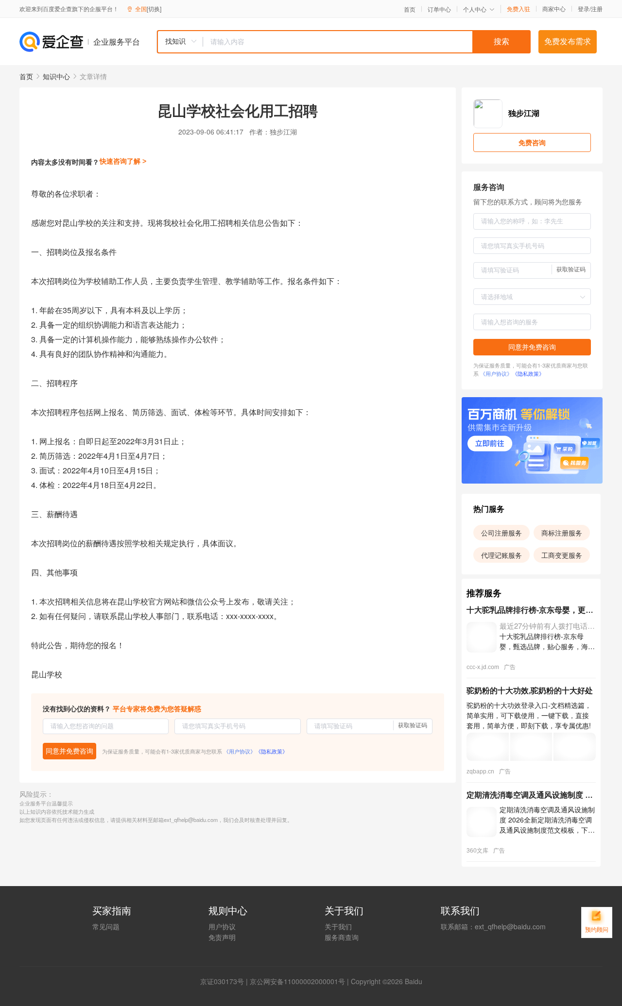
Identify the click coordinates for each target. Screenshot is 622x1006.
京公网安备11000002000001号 (297, 981)
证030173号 (225, 981)
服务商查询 (342, 937)
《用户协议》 (240, 751)
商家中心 (554, 9)
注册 (597, 8)
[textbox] (367, 41)
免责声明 (222, 937)
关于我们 (338, 926)
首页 (409, 9)
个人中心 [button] (474, 9)
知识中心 (56, 76)
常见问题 (106, 926)
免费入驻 (518, 9)
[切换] (154, 8)
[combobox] (343, 41)
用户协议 (222, 926)
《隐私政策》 (272, 751)
